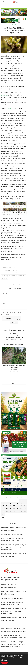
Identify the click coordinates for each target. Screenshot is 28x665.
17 (3, 508)
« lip (2, 517)
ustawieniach (4, 660)
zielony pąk (4, 278)
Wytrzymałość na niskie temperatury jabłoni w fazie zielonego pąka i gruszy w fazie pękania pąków (13, 276)
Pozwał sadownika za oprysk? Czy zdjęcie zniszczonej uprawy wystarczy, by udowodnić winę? (13, 547)
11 (7, 506)
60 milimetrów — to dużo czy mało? (12, 534)
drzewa (9, 265)
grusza (15, 265)
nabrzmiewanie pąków (6, 267)
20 (14, 508)
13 (14, 506)
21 (17, 508)
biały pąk (4, 265)
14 (17, 506)
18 (7, 508)
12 (10, 506)
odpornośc (15, 267)
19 (10, 508)
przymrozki (4, 95)
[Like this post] (16, 284)
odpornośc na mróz (6, 270)
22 (21, 508)
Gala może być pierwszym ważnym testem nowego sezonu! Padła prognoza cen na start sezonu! (13, 644)
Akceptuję (4, 662)
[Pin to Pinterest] (20, 284)
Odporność (9, 108)
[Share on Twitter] (19, 284)
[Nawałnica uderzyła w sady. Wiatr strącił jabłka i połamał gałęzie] (14, 355)
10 (3, 506)
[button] (2, 359)
